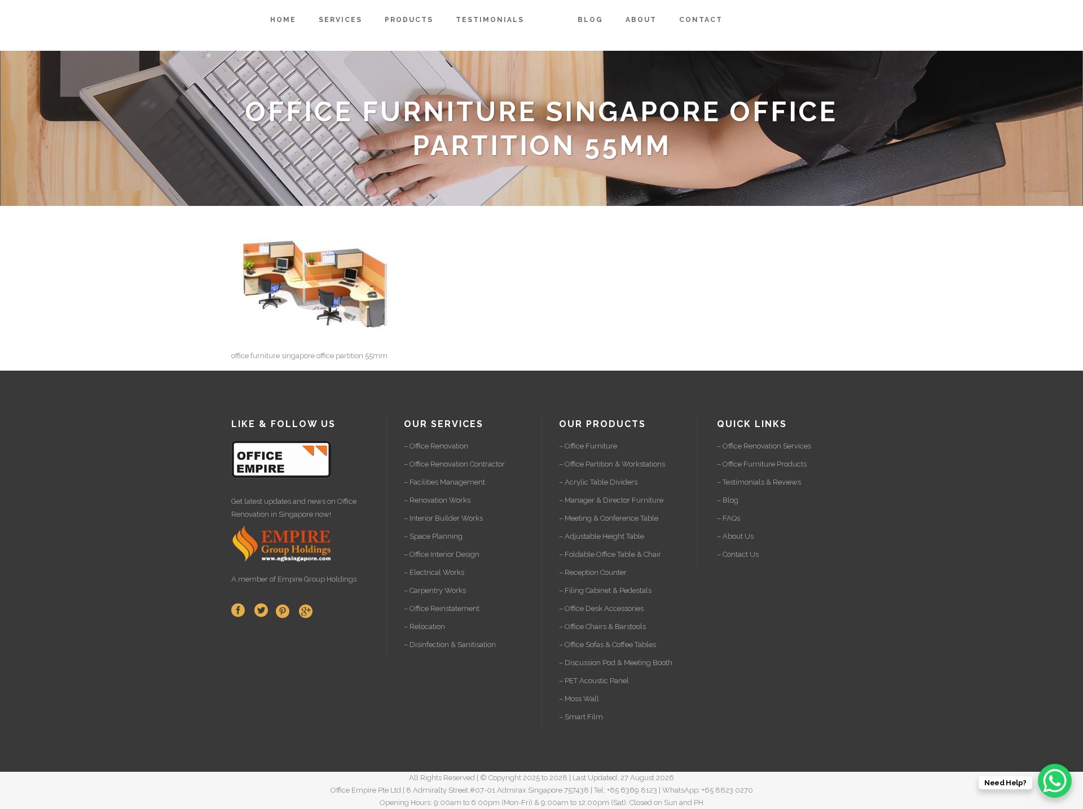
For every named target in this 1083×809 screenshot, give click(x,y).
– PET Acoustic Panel (594, 680)
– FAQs (728, 518)
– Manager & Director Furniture (611, 500)
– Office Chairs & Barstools (602, 626)
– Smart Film (581, 717)
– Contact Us (738, 554)
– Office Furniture (588, 446)
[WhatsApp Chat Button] (1055, 781)
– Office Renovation (436, 446)
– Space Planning (433, 536)
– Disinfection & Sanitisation (450, 644)
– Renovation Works (437, 500)
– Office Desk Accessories (601, 608)
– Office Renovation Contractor (454, 464)
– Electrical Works (434, 572)
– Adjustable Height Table (601, 536)
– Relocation (424, 626)
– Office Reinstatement (441, 608)
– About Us (735, 536)
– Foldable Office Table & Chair (610, 554)
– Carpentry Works (435, 590)
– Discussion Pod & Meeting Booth (615, 662)
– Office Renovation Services (764, 446)
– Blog (727, 500)
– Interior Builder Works (443, 518)
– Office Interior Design (441, 554)
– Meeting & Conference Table (608, 518)
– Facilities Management (444, 482)
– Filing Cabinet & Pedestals (605, 590)
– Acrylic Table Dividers (598, 482)
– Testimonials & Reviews (759, 482)
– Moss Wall (579, 698)
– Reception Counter (593, 572)
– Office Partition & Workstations (612, 464)
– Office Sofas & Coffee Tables (607, 644)
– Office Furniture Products (762, 464)
